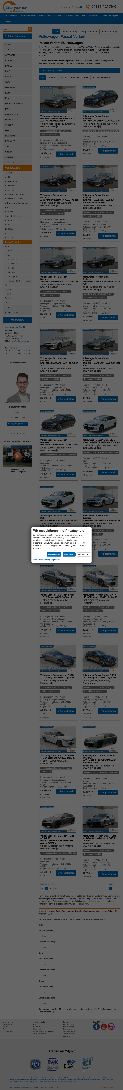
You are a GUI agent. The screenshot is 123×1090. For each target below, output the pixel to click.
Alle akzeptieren (54, 554)
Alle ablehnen (69, 554)
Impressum (55, 560)
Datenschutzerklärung (41, 560)
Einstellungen (83, 554)
